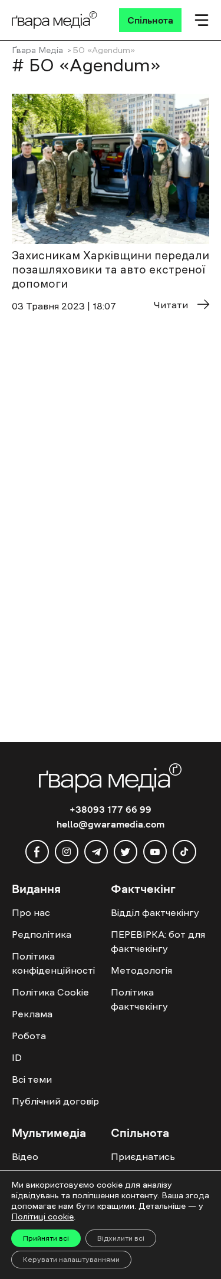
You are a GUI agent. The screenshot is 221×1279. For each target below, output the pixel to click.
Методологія (141, 970)
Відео (25, 1156)
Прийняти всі (46, 1238)
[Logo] (54, 20)
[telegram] (96, 851)
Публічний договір (55, 1101)
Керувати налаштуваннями (71, 1259)
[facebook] (37, 851)
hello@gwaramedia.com (110, 824)
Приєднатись (143, 1156)
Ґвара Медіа (37, 50)
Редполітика (41, 934)
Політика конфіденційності (53, 963)
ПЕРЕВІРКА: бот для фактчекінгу (158, 941)
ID (17, 1057)
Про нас (31, 912)
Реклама (32, 1013)
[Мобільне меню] (201, 20)
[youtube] (155, 851)
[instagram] (66, 851)
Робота (29, 1035)
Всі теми (32, 1079)
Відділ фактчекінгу (155, 912)
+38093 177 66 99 (110, 809)
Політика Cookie (50, 992)
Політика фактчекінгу (139, 999)
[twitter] (125, 851)
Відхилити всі (120, 1238)
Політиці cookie (42, 1216)
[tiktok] (184, 851)
